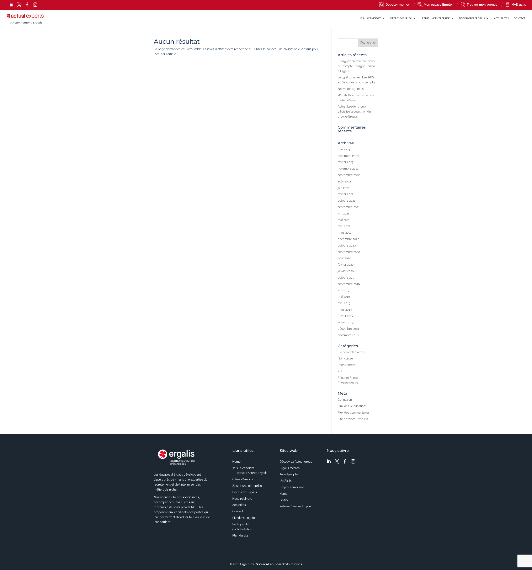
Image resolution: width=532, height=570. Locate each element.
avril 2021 (344, 226)
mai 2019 (344, 296)
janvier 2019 (345, 322)
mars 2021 (344, 232)
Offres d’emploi (401, 18)
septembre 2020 (349, 252)
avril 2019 (344, 303)
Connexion (345, 399)
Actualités (501, 18)
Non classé (345, 358)
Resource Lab (264, 564)
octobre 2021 (346, 200)
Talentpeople (289, 474)
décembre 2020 (348, 239)
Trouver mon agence (482, 4)
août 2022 (344, 181)
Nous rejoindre (242, 498)
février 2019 (345, 315)
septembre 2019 (349, 284)
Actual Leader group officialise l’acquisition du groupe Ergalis (354, 111)
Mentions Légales (244, 517)
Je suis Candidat (370, 18)
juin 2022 (343, 188)
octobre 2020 (347, 245)
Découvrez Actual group (296, 461)
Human (284, 493)
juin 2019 (343, 290)
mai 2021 (344, 220)
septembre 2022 (349, 175)
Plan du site (240, 535)
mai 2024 (344, 149)
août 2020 (344, 258)
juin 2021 (343, 213)
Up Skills (286, 480)
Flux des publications (352, 406)
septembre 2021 (349, 207)
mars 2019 (345, 309)
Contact (519, 18)
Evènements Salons (351, 352)
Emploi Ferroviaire (292, 487)
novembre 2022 (348, 168)
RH (340, 371)
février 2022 (345, 194)
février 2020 (346, 264)
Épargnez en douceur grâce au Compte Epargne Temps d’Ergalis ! (357, 66)
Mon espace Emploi (438, 4)
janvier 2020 (346, 271)
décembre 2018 (348, 328)
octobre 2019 (346, 277)
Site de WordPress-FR (353, 419)
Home (236, 461)
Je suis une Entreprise (435, 18)
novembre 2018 (348, 335)
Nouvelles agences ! (351, 88)
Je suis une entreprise (247, 485)
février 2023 (345, 162)
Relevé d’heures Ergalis (251, 473)
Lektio (284, 500)
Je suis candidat (243, 468)
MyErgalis (518, 4)
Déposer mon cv (397, 4)
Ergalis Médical (290, 468)
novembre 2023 (348, 155)
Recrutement (346, 365)
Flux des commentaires (353, 412)
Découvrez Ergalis (472, 18)
